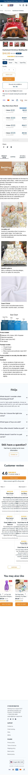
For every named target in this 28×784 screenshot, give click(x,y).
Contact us (10, 726)
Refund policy (11, 754)
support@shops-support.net (14, 716)
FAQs (8, 732)
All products (8, 10)
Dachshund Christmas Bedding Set (10, 511)
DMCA (9, 735)
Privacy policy (11, 742)
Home (1, 10)
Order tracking (11, 729)
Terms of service (11, 745)
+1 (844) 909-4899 (12, 714)
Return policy (10, 751)
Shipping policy (11, 748)
